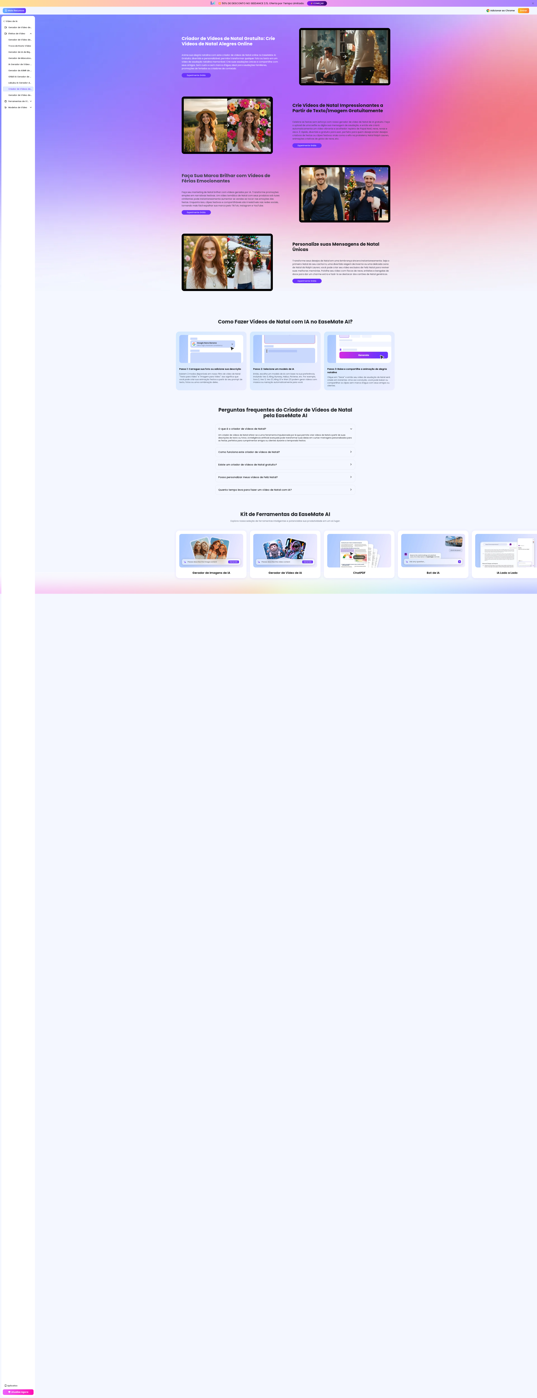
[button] (285, 429)
